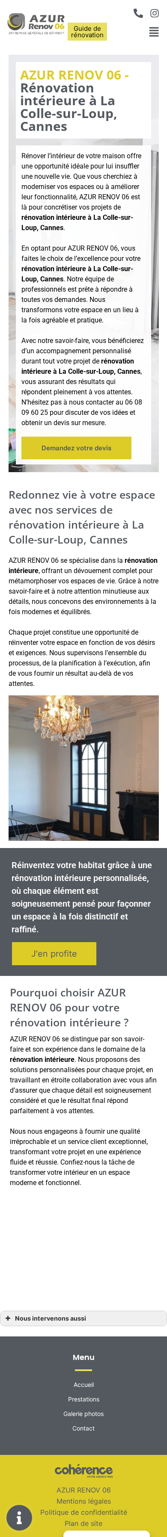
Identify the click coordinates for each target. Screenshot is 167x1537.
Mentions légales (84, 1501)
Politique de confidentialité (83, 1512)
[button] (76, 447)
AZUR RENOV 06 (84, 1490)
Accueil (84, 1384)
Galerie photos (83, 1413)
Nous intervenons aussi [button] (50, 1318)
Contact (83, 1428)
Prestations (83, 1399)
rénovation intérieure (53, 268)
